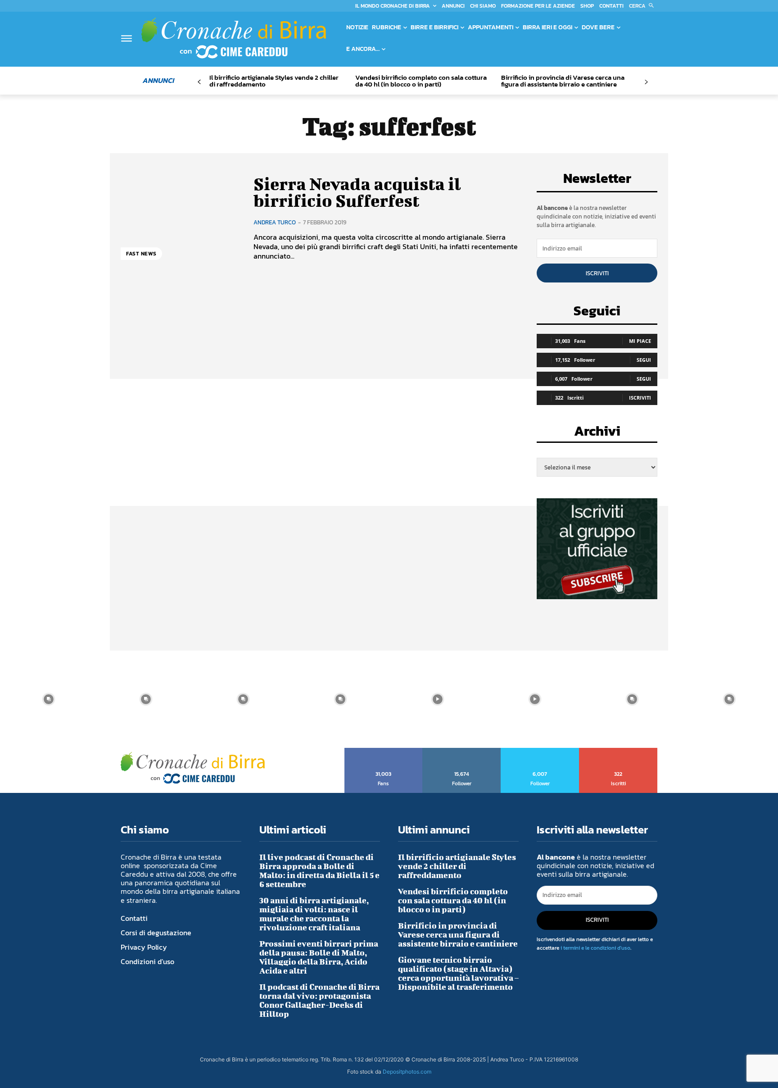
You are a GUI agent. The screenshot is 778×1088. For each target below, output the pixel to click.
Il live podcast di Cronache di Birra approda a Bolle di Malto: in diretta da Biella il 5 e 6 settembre (319, 870)
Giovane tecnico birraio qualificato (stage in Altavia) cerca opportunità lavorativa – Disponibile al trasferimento (458, 973)
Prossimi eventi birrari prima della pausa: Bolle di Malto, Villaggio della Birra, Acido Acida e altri (318, 957)
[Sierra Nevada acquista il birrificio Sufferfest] (180, 218)
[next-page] (645, 82)
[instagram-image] (48, 699)
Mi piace (640, 340)
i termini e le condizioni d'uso (595, 948)
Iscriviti (597, 273)
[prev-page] (199, 82)
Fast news (141, 254)
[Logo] (233, 38)
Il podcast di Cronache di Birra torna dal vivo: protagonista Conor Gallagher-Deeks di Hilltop (319, 1000)
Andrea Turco (274, 222)
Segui (644, 359)
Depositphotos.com (407, 1071)
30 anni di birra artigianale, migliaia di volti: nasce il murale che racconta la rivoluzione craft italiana (314, 914)
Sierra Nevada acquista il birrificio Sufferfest (357, 192)
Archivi (597, 433)
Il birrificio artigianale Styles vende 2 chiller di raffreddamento (274, 80)
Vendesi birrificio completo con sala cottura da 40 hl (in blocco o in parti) (421, 80)
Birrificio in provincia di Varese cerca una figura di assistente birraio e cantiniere (562, 80)
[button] (643, 6)
